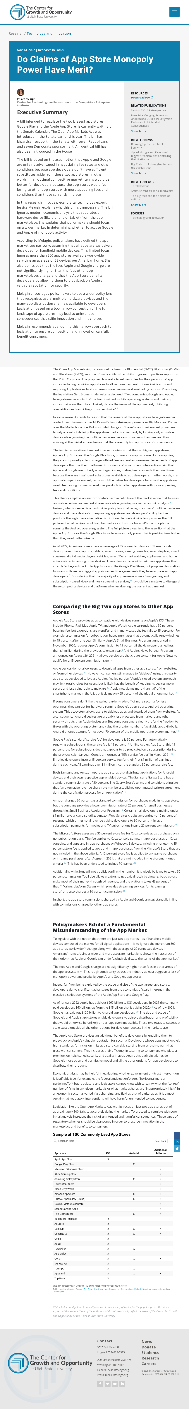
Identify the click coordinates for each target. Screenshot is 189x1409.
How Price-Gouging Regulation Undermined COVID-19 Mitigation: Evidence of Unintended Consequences (152, 120)
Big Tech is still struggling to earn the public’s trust (151, 165)
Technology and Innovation (49, 33)
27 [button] (81, 970)
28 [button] (151, 1006)
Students (150, 1352)
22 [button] (65, 862)
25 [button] (124, 890)
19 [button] (151, 819)
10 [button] (111, 659)
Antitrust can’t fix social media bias (152, 191)
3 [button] (170, 502)
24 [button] (61, 885)
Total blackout (140, 186)
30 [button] (71, 1082)
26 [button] (84, 947)
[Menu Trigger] (174, 12)
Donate (149, 1347)
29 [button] (137, 1011)
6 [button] (131, 580)
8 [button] (122, 649)
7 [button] (173, 629)
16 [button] (172, 753)
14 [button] (177, 730)
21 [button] (168, 842)
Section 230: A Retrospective (148, 110)
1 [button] (92, 368)
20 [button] (175, 824)
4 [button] (150, 545)
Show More (138, 131)
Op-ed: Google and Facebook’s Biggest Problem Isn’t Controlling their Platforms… (151, 156)
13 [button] (175, 692)
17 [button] (125, 791)
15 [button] (128, 743)
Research (150, 1358)
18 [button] (122, 809)
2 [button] (117, 408)
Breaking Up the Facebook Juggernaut (147, 145)
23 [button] (134, 862)
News (147, 1341)
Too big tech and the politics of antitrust (150, 197)
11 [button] (85, 672)
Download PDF (141, 97)
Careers (149, 1363)
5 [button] (70, 575)
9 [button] (97, 654)
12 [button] (108, 687)
